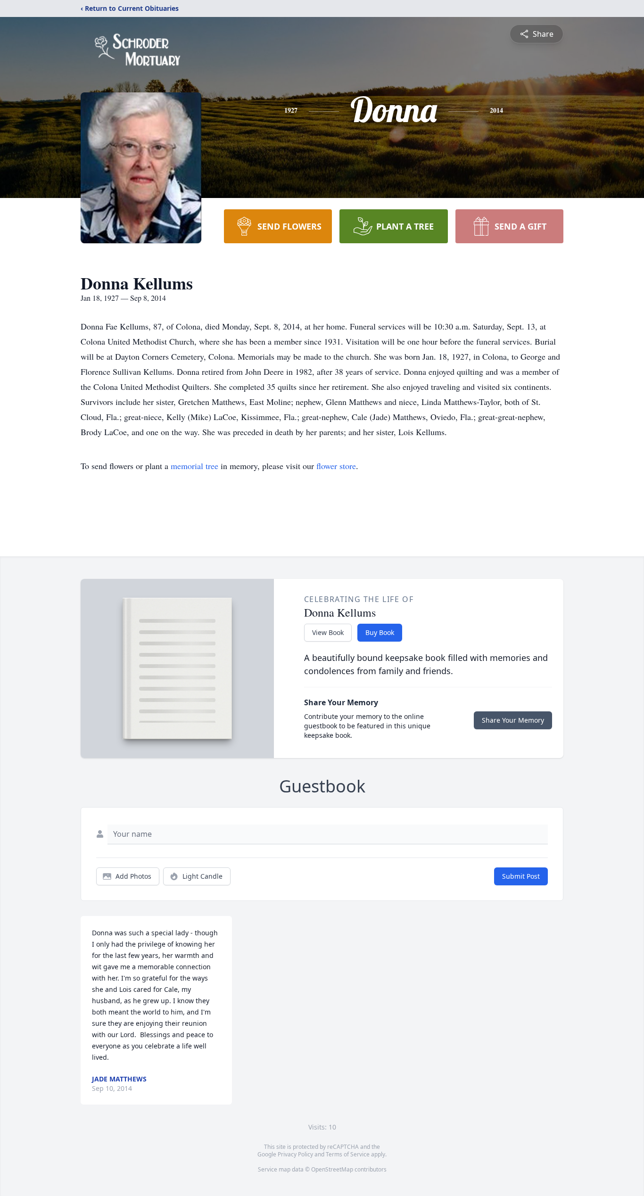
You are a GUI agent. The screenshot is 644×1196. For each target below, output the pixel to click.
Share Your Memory (513, 720)
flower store (336, 465)
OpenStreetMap (332, 1169)
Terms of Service (348, 1154)
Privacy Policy (295, 1154)
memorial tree (194, 465)
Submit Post (521, 876)
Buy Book (379, 632)
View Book (328, 632)
